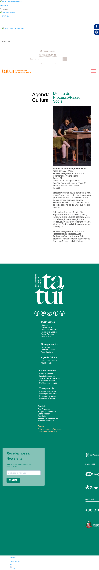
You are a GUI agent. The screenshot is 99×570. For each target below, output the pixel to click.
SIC (11, 565)
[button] (13, 29)
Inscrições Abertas (47, 376)
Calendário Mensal (49, 360)
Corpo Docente (47, 334)
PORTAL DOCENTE (49, 51)
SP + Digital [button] (5, 16)
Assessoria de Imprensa (48, 418)
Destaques (45, 347)
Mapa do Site (46, 363)
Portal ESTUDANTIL (49, 55)
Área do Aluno (47, 352)
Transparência (15, 561)
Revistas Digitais (48, 349)
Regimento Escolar (49, 332)
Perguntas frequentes (47, 411)
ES (55, 64)
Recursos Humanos (47, 396)
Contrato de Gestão (48, 391)
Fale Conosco (44, 409)
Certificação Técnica (48, 383)
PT (48, 64)
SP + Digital (4, 5)
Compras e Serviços (48, 398)
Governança (46, 327)
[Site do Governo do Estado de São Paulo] (11, 2)
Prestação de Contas (48, 393)
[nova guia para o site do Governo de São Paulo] (7, 13)
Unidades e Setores (49, 329)
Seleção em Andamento (49, 378)
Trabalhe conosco (46, 420)
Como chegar (44, 414)
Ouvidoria (42, 416)
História (44, 325)
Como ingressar (46, 374)
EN (41, 64)
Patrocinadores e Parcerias (49, 429)
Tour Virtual (46, 336)
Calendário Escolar (47, 380)
